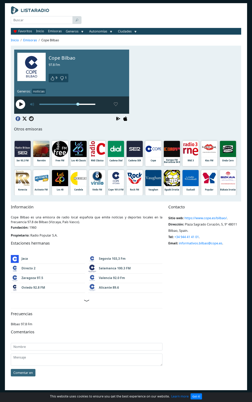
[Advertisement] (162, 16)
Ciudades (125, 31)
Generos (72, 31)
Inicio (40, 31)
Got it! (196, 396)
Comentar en (23, 373)
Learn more (180, 396)
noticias (39, 91)
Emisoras (55, 31)
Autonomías (98, 31)
